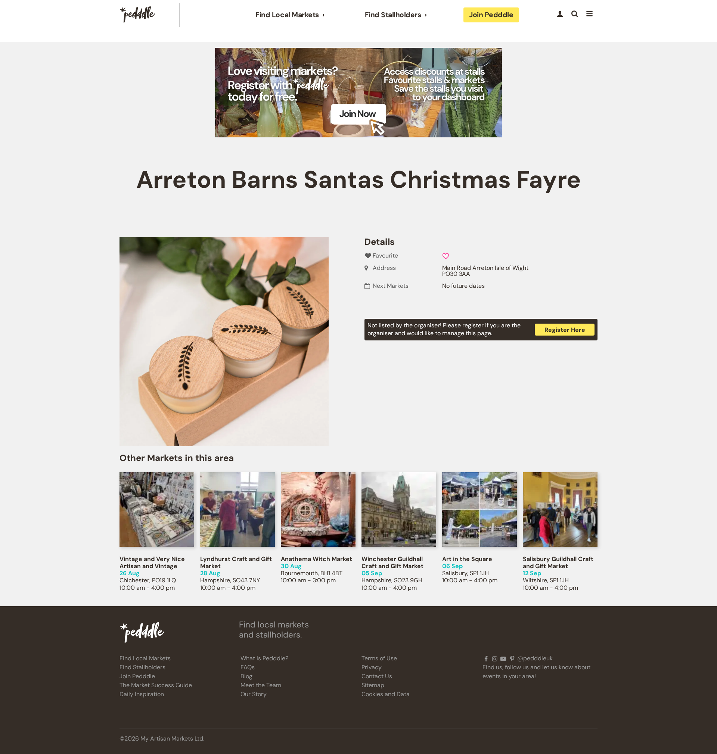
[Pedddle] (137, 15)
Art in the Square (467, 559)
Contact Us (376, 676)
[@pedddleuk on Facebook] (486, 658)
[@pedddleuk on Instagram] (494, 658)
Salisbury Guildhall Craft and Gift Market (558, 562)
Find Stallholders (393, 14)
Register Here (564, 330)
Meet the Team (260, 685)
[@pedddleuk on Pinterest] (512, 658)
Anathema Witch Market (316, 559)
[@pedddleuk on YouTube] (503, 658)
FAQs (247, 667)
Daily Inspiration (142, 694)
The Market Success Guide (156, 685)
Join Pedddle (491, 14)
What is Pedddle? (264, 658)
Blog (246, 676)
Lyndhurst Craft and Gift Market (236, 562)
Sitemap (372, 685)
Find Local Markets (287, 14)
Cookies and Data (385, 694)
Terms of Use (379, 658)
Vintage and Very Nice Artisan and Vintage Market (152, 566)
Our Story (253, 694)
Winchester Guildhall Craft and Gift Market (392, 562)
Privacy (371, 667)
